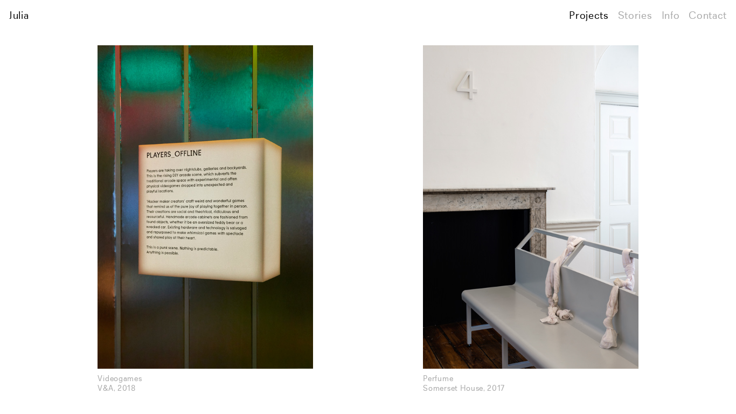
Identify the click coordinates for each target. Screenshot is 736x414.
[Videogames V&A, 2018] (205, 206)
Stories (635, 16)
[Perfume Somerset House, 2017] (530, 206)
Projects (588, 16)
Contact (708, 16)
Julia (19, 16)
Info (671, 16)
